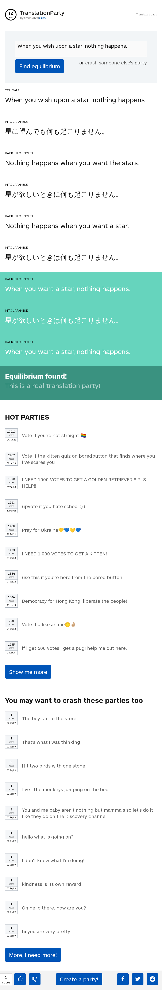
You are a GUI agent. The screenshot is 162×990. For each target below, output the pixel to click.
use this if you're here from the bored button (72, 577)
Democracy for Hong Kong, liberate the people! (74, 601)
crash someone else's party (116, 62)
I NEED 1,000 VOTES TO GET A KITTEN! (64, 553)
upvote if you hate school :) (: (54, 506)
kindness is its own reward (51, 884)
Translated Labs (146, 14)
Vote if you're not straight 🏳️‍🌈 (54, 435)
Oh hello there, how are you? (54, 907)
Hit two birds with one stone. (54, 765)
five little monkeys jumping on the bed (65, 789)
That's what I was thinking (51, 742)
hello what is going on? (47, 836)
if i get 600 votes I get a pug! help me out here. (74, 648)
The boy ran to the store (49, 718)
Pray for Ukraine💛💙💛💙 (51, 530)
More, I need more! (33, 955)
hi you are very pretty (46, 931)
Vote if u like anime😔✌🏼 (49, 624)
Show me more (28, 671)
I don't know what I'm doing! (53, 860)
